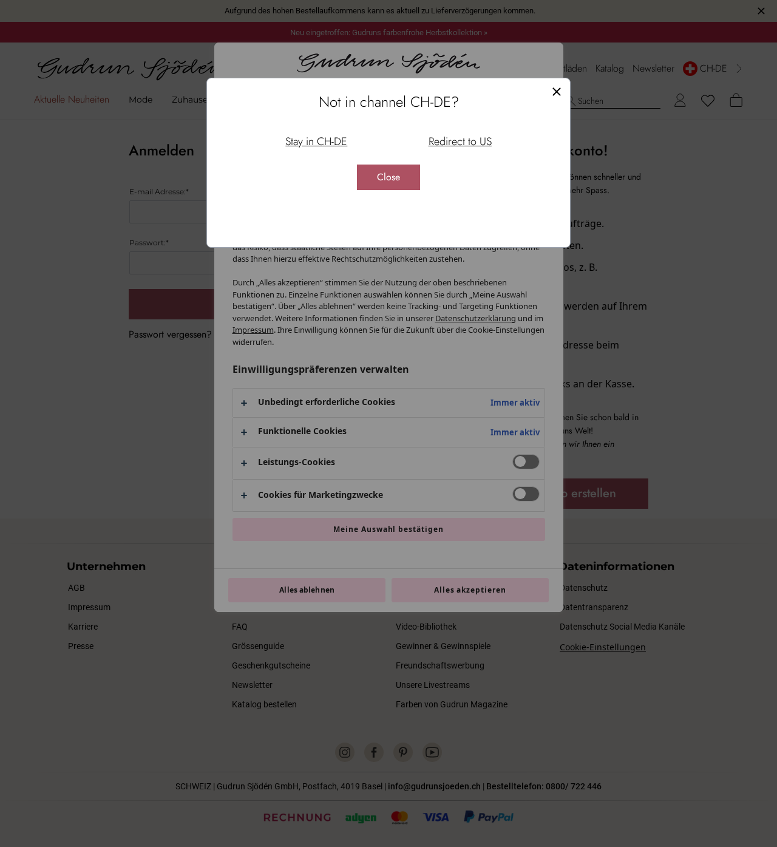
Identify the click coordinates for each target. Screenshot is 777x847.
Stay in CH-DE (316, 141)
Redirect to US (460, 141)
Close (388, 177)
